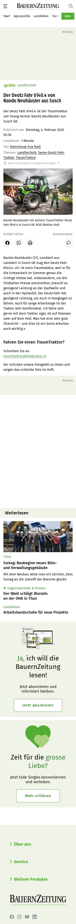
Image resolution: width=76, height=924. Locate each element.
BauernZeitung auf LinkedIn (35, 917)
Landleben (41, 16)
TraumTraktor (26, 158)
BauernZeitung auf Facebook (12, 917)
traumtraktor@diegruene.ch (24, 356)
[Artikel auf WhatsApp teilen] (19, 243)
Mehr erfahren (38, 796)
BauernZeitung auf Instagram (19, 917)
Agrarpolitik (22, 16)
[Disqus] (38, 451)
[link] (38, 565)
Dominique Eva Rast (25, 147)
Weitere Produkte (31, 879)
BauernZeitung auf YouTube (27, 917)
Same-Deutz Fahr (51, 153)
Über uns (22, 844)
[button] (5, 6)
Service (21, 862)
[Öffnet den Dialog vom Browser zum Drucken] (30, 243)
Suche (72, 6)
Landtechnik (26, 153)
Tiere (55, 16)
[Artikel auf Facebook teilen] (7, 243)
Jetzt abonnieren (38, 705)
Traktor (8, 158)
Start (6, 16)
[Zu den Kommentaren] (69, 243)
